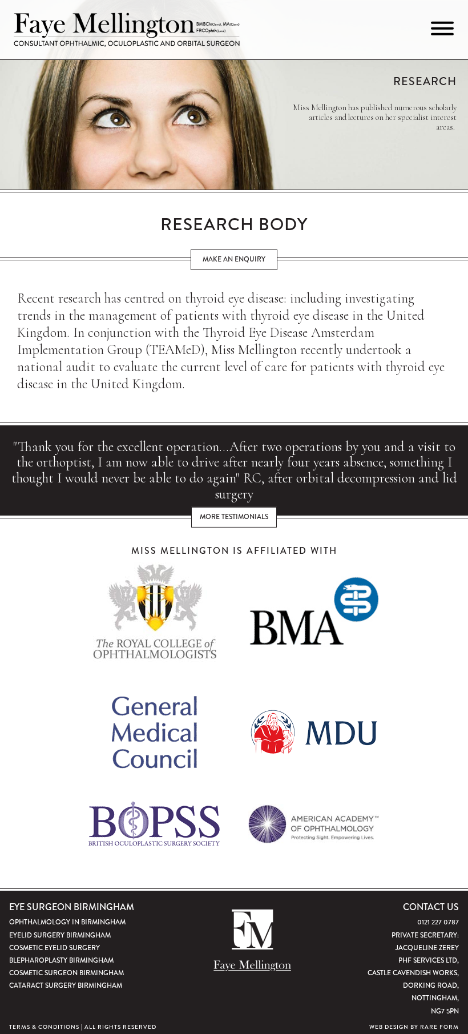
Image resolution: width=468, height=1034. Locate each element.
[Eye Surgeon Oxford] (126, 30)
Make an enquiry (234, 259)
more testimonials (234, 517)
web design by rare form (414, 1027)
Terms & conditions (44, 1027)
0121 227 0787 (438, 922)
